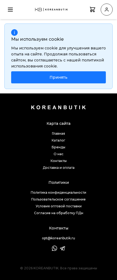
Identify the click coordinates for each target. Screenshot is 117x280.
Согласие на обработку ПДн (58, 213)
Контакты (59, 161)
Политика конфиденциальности (58, 192)
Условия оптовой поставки (59, 206)
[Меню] (10, 10)
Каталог (58, 140)
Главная (58, 133)
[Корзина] (92, 10)
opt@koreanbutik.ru (58, 238)
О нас (58, 154)
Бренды (58, 147)
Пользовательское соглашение (58, 199)
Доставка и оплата (59, 168)
